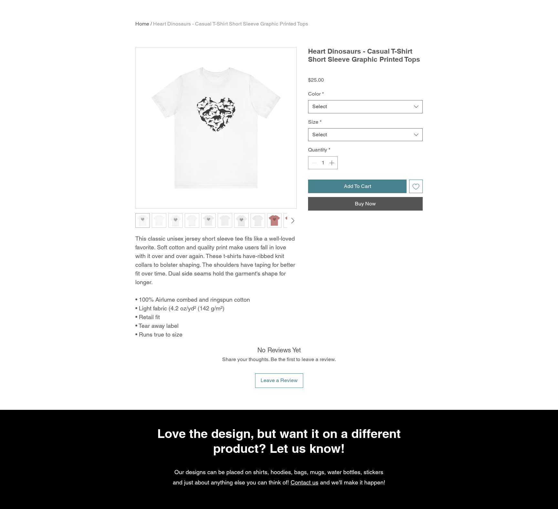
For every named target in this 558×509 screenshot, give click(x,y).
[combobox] (365, 106)
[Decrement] (313, 163)
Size (315, 122)
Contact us (304, 482)
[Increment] (332, 163)
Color (316, 94)
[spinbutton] (323, 163)
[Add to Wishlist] (416, 186)
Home (142, 24)
